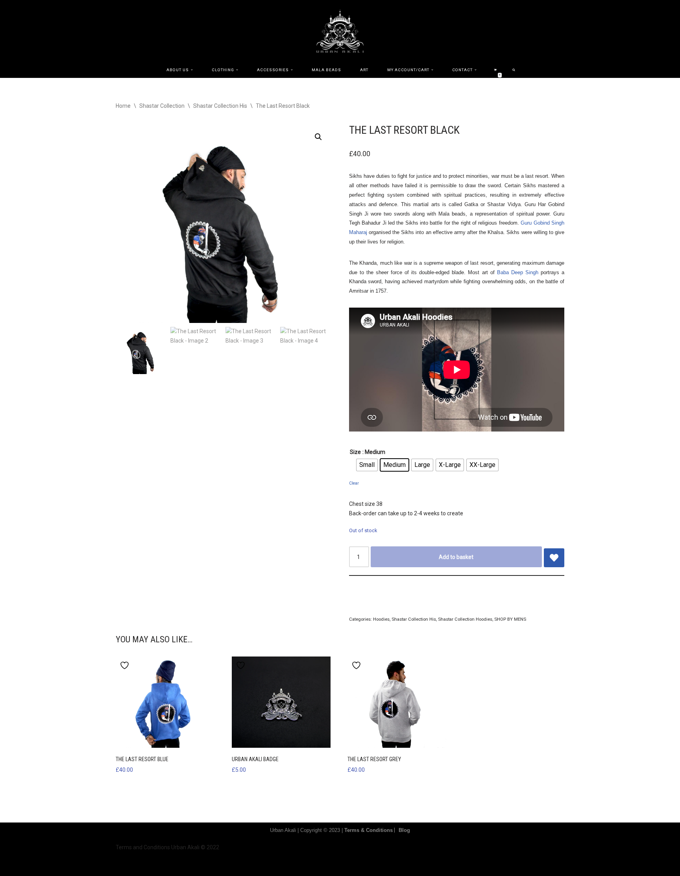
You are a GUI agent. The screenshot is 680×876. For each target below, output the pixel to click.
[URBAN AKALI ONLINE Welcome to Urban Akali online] (340, 31)
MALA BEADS (326, 70)
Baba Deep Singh (517, 272)
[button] (192, 70)
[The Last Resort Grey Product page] (396, 702)
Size (355, 452)
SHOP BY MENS (510, 619)
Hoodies (381, 619)
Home (123, 106)
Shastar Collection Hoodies (465, 619)
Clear (354, 483)
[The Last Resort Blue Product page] (165, 702)
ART (364, 70)
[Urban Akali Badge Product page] (281, 702)
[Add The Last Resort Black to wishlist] (554, 557)
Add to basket (456, 557)
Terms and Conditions (143, 847)
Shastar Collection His (220, 106)
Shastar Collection (162, 106)
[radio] (367, 465)
